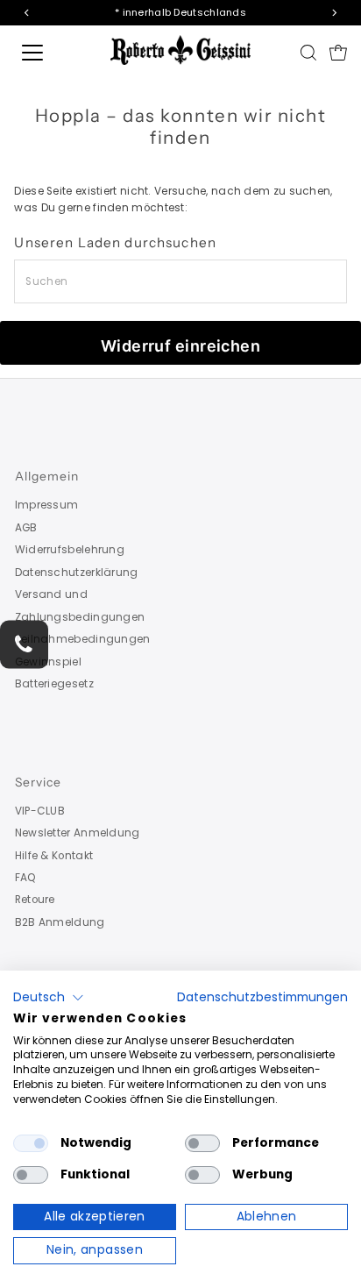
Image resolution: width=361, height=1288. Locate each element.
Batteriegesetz (54, 684)
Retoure (35, 900)
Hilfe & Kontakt (54, 856)
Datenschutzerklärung (76, 573)
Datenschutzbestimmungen (262, 997)
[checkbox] (30, 1143)
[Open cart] (338, 52)
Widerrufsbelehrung (69, 550)
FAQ (26, 878)
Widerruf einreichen (181, 346)
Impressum (47, 505)
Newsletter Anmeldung (77, 833)
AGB (26, 528)
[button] (48, 997)
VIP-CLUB (40, 811)
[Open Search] (308, 52)
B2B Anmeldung (60, 922)
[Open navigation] (50, 53)
